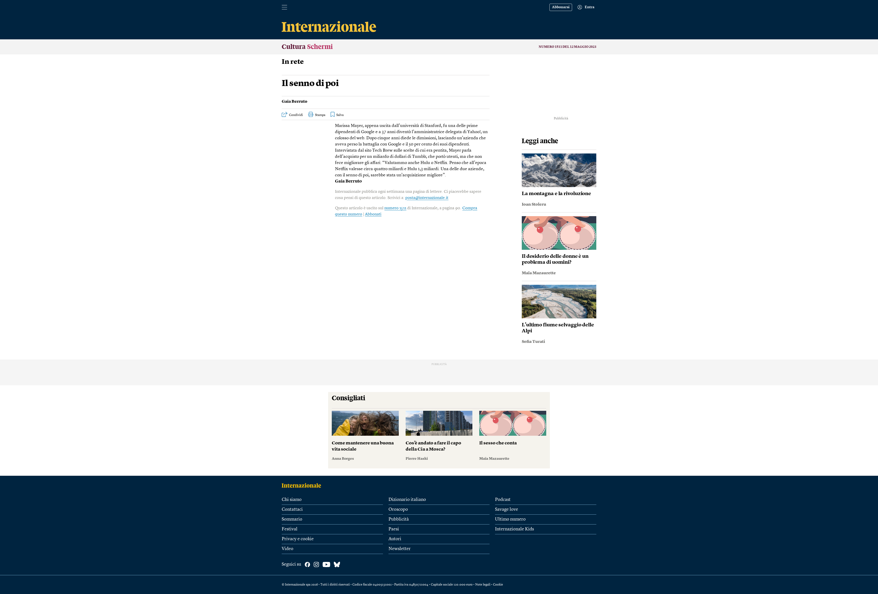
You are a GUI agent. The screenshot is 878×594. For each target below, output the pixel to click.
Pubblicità (398, 519)
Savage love (506, 509)
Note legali (482, 584)
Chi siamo (292, 499)
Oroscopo (398, 509)
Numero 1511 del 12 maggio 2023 (567, 46)
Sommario (292, 519)
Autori (394, 539)
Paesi (393, 529)
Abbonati (373, 214)
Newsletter (399, 549)
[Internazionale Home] (303, 485)
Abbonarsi (561, 7)
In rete (293, 62)
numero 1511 (395, 208)
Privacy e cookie (298, 539)
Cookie (498, 584)
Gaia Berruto (294, 101)
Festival (289, 529)
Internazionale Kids (514, 529)
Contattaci (292, 509)
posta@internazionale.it (426, 198)
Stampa (320, 115)
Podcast (503, 499)
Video (287, 549)
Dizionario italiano (407, 499)
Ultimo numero (510, 519)
